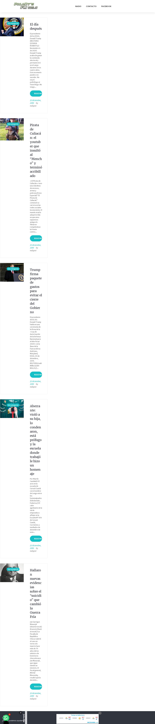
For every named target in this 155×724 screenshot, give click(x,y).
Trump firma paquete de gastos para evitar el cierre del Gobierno (36, 291)
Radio (78, 6)
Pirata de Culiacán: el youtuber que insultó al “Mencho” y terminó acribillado (36, 150)
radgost (33, 106)
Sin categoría (13, 23)
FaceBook (106, 6)
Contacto (91, 6)
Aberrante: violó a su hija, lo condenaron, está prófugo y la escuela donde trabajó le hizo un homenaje (36, 440)
